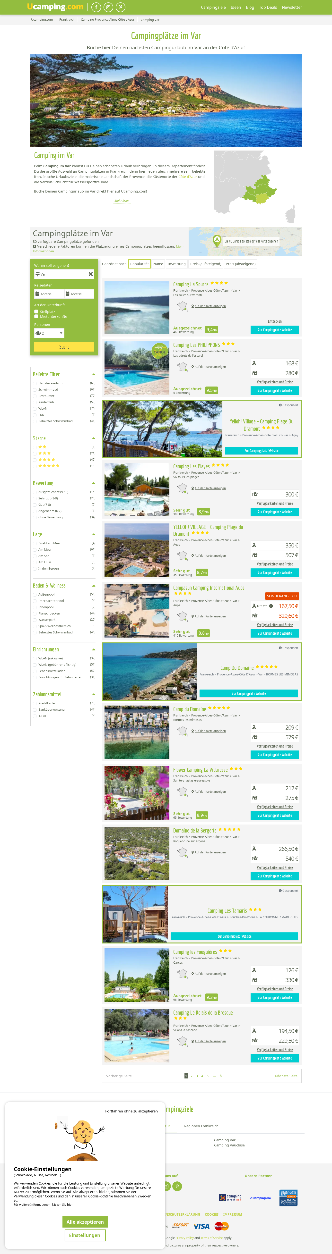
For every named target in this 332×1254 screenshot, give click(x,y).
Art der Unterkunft (49, 305)
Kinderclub (67, 402)
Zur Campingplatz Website (275, 330)
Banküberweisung (67, 709)
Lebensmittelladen (67, 671)
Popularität (139, 263)
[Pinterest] (120, 7)
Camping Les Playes (192, 466)
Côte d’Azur (187, 176)
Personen (42, 324)
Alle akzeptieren (85, 1222)
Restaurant (67, 396)
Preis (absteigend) (240, 263)
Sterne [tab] (39, 438)
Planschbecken (67, 613)
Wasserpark (67, 619)
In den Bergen (67, 568)
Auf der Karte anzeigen (210, 306)
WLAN (67, 408)
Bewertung (177, 263)
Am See (67, 556)
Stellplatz (47, 311)
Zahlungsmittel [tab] (47, 694)
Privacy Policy (184, 1238)
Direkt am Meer (67, 543)
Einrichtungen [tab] (46, 649)
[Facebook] (96, 7)
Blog (250, 7)
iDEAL (67, 716)
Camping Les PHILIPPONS (197, 344)
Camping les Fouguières (195, 951)
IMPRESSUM (232, 1214)
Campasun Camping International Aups (209, 587)
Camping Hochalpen (140, 1140)
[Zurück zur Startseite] (55, 7)
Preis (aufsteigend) (205, 263)
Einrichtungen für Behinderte (67, 677)
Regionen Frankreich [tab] (201, 1126)
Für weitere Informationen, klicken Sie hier (43, 1205)
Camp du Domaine (190, 709)
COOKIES (211, 1214)
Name (158, 263)
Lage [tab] (37, 534)
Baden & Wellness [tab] (49, 585)
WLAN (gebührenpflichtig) (67, 664)
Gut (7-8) (67, 504)
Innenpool (67, 607)
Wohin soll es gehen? (51, 265)
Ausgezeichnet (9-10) (67, 492)
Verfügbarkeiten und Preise (275, 382)
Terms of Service (212, 1238)
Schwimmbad (67, 389)
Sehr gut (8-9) (67, 498)
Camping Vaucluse (229, 1145)
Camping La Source (191, 284)
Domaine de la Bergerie (195, 830)
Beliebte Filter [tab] (46, 374)
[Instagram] (108, 7)
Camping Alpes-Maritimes (144, 1145)
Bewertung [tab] (43, 483)
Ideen (236, 7)
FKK (67, 414)
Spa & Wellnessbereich (67, 626)
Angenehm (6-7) (67, 511)
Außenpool (67, 594)
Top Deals (268, 7)
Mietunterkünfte (53, 316)
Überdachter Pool (67, 600)
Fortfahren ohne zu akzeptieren (131, 1111)
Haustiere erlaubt (67, 383)
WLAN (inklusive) (67, 658)
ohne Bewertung (67, 517)
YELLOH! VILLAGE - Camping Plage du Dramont (208, 530)
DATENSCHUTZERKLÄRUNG (178, 1214)
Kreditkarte (67, 703)
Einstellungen (85, 1235)
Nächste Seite (286, 1076)
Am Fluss (67, 562)
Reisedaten (43, 285)
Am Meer (67, 549)
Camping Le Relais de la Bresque (203, 1012)
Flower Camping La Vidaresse (201, 769)
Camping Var (225, 1140)
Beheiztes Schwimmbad (67, 421)
